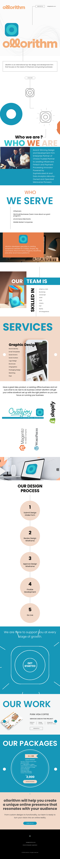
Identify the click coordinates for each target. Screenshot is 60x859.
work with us (36, 728)
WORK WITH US (40, 6)
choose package (30, 781)
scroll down (30, 77)
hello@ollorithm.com (51, 6)
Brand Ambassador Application (30, 845)
